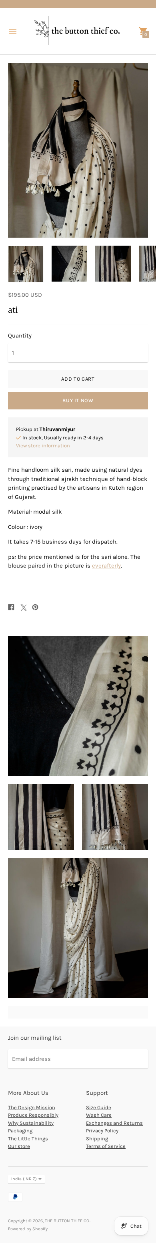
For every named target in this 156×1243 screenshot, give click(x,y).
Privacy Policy (102, 1131)
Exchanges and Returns (114, 1123)
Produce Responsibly (33, 1115)
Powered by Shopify (28, 1228)
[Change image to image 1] (26, 264)
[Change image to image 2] (69, 264)
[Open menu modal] (13, 31)
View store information (43, 446)
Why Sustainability (31, 1123)
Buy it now (78, 400)
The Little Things (28, 1139)
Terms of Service (106, 1146)
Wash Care (99, 1115)
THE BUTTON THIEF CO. (67, 1220)
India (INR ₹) (24, 1178)
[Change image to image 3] (113, 264)
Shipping (97, 1139)
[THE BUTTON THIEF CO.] (78, 31)
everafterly (106, 565)
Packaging (20, 1131)
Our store (19, 1146)
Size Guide (98, 1107)
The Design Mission (31, 1107)
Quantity (20, 335)
